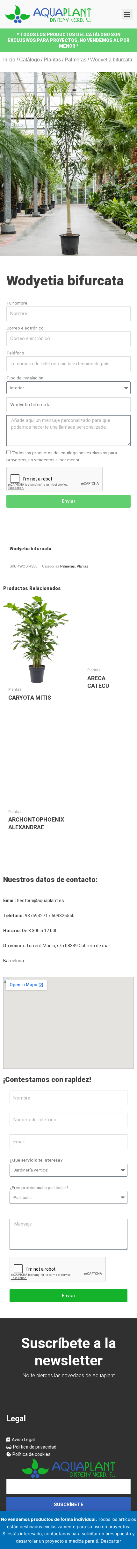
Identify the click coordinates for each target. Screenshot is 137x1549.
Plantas (52, 59)
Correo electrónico (25, 327)
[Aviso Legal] (68, 1439)
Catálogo (29, 59)
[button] (127, 14)
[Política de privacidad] (68, 1447)
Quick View (36, 678)
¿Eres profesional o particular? (39, 1187)
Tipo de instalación (24, 377)
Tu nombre (16, 303)
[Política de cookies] (68, 1454)
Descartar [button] (111, 1541)
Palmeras (75, 59)
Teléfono (15, 352)
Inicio (9, 59)
